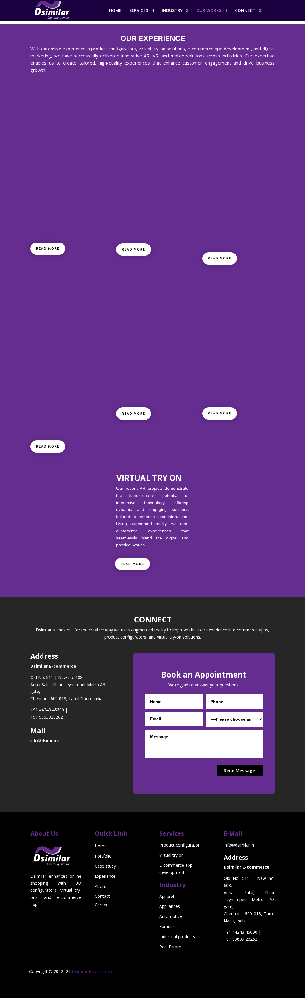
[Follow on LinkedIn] (235, 972)
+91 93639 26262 (240, 939)
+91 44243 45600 (47, 710)
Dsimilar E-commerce (92, 971)
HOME (115, 10)
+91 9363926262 (46, 717)
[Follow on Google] (235, 984)
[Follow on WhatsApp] (259, 984)
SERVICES (138, 10)
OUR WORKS (208, 10)
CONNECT (245, 10)
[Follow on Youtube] (247, 984)
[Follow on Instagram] (259, 972)
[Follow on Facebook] (247, 972)
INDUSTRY (172, 10)
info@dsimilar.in (45, 740)
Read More (48, 248)
